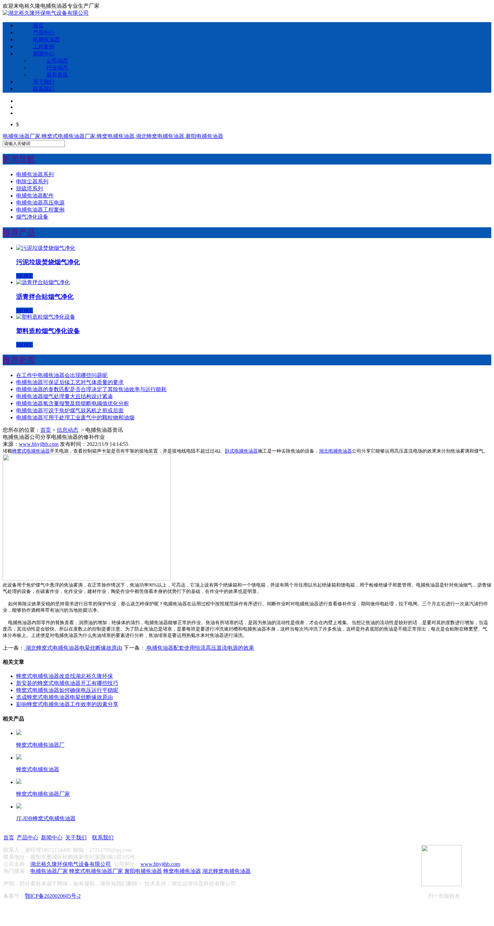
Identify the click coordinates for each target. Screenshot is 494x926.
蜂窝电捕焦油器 (115, 136)
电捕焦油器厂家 (21, 136)
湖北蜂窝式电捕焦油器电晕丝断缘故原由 (73, 648)
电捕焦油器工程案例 (40, 210)
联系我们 (43, 89)
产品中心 (43, 32)
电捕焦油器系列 (35, 174)
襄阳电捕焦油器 (204, 136)
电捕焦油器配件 (35, 195)
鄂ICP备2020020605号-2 (53, 896)
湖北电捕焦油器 (335, 451)
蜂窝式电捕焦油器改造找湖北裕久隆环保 (64, 676)
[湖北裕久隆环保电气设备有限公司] (46, 13)
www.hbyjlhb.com (38, 444)
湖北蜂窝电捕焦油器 (160, 136)
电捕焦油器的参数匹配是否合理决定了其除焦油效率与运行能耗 (91, 389)
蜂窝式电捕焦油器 (31, 451)
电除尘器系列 (32, 181)
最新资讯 (57, 75)
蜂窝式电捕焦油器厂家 (68, 136)
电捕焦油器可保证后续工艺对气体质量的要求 (70, 382)
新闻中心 (43, 53)
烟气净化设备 (32, 217)
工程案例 (43, 46)
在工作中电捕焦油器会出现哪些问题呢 (62, 375)
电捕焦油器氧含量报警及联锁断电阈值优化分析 (72, 403)
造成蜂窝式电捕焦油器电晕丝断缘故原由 (64, 697)
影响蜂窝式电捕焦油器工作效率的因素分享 (67, 704)
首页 (38, 25)
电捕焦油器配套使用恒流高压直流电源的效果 (199, 648)
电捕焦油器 (46, 39)
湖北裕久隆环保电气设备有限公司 (70, 864)
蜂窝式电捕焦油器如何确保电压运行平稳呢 (67, 690)
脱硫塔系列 (29, 188)
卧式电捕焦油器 (241, 451)
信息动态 (67, 430)
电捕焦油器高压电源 (40, 202)
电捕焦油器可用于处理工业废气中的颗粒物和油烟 (75, 417)
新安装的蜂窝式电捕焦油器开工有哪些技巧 (67, 683)
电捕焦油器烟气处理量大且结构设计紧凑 (64, 396)
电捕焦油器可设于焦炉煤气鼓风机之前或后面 (70, 410)
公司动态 (57, 60)
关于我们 (43, 82)
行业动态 (57, 68)
